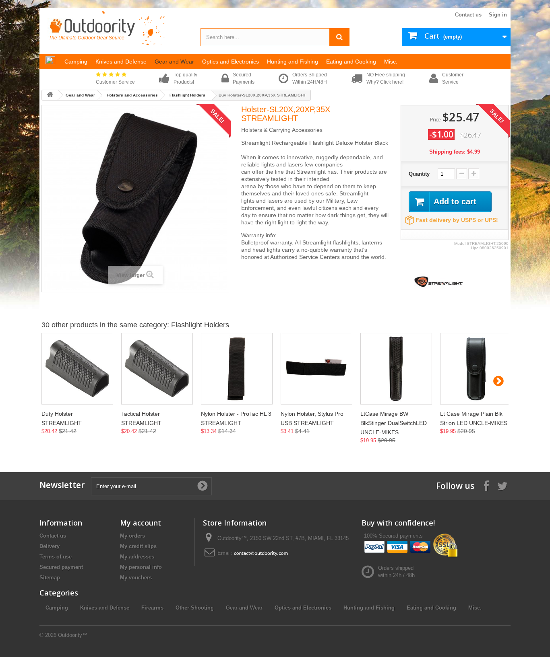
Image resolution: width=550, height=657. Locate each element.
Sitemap (49, 578)
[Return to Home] (50, 95)
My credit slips (138, 546)
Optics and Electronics (303, 608)
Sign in (498, 15)
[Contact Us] (261, 553)
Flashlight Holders (187, 95)
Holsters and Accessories (132, 95)
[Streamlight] (438, 281)
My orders (132, 536)
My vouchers (136, 578)
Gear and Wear (80, 95)
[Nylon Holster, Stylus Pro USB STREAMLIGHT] (316, 368)
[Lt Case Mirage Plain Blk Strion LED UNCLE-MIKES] (476, 368)
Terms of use (55, 557)
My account (140, 523)
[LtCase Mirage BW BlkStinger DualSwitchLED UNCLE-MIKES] (396, 368)
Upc (474, 248)
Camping (56, 608)
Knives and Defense (104, 608)
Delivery (49, 546)
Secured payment (61, 567)
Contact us (468, 15)
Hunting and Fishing (369, 608)
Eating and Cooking (431, 608)
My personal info (141, 567)
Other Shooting (195, 608)
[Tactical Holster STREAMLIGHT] (157, 368)
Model (459, 243)
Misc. (475, 608)
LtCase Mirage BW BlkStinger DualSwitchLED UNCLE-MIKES (393, 423)
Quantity (419, 174)
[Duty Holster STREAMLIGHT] (77, 368)
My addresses (137, 557)
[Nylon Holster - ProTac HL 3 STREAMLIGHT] (237, 368)
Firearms (152, 608)
